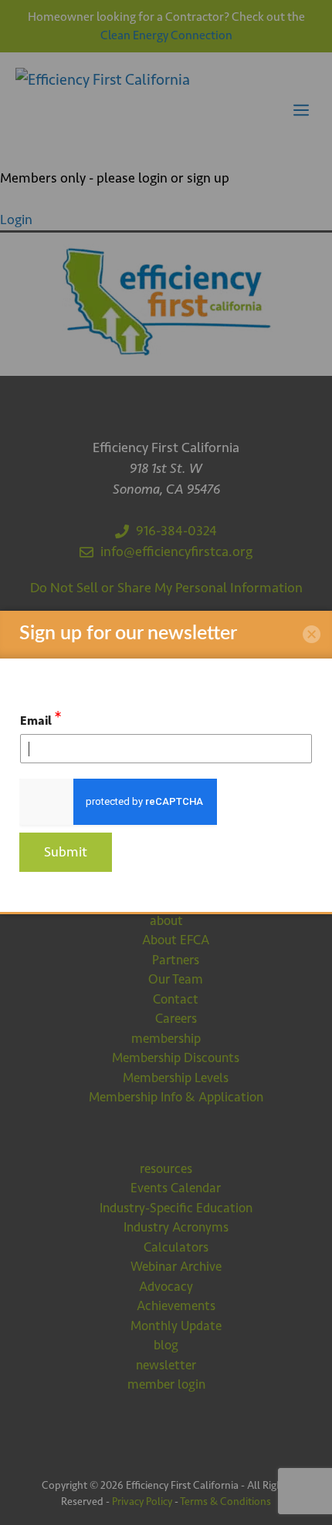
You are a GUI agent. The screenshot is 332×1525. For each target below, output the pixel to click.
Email (41, 718)
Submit (65, 851)
